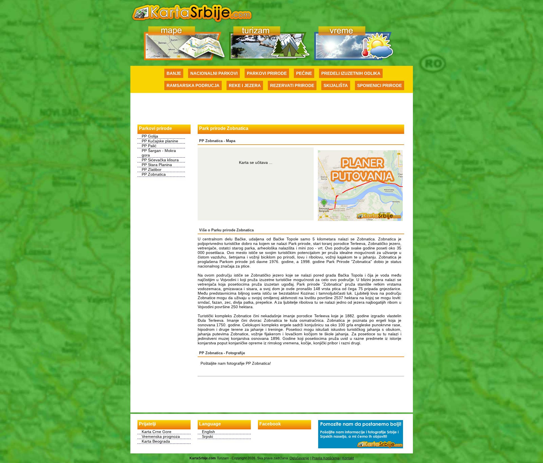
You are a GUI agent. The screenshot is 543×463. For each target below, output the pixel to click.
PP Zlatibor (151, 169)
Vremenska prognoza (161, 436)
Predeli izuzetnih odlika (350, 73)
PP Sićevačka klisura (160, 160)
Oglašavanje (299, 458)
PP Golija (150, 136)
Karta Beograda (156, 441)
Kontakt (348, 458)
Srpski (207, 436)
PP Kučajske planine (160, 141)
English (208, 431)
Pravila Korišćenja (326, 458)
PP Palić (149, 146)
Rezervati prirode (292, 85)
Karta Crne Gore (156, 431)
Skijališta (336, 85)
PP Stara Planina (157, 164)
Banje (174, 73)
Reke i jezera (245, 85)
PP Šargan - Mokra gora (159, 152)
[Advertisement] (271, 108)
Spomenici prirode (379, 85)
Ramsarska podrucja (193, 85)
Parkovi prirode (267, 73)
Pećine (304, 73)
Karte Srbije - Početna (192, 12)
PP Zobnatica (154, 174)
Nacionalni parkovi (214, 73)
